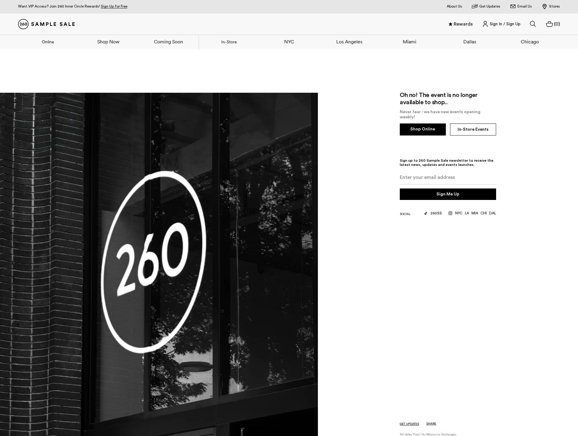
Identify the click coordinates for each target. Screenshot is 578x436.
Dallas (469, 42)
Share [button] (431, 423)
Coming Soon (168, 42)
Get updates (409, 423)
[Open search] (533, 24)
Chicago (530, 42)
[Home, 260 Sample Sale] (46, 24)
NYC (289, 42)
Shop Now (108, 42)
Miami (409, 42)
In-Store (229, 42)
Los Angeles (349, 42)
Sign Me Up (448, 194)
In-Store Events (473, 129)
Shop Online (422, 129)
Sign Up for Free (114, 6)
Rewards (463, 24)
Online (48, 42)
